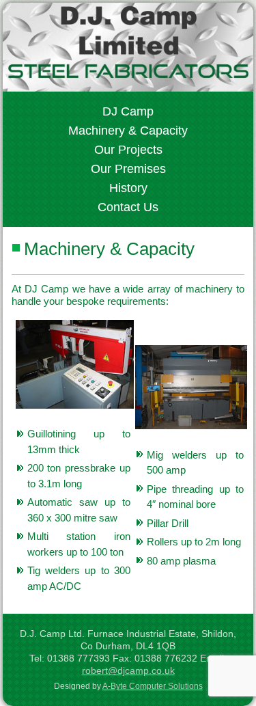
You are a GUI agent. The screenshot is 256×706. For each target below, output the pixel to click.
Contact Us (128, 207)
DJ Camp (128, 111)
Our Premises (128, 169)
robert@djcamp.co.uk (128, 670)
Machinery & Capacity (128, 130)
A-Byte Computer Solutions (152, 686)
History (128, 188)
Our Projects (128, 150)
